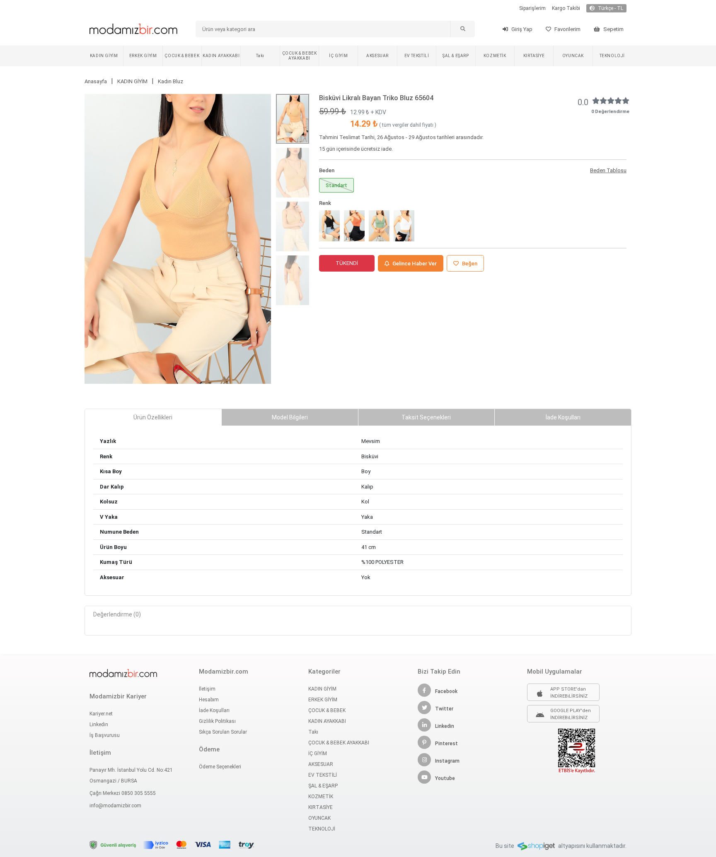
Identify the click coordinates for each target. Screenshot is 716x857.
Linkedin (99, 724)
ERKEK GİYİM (143, 55)
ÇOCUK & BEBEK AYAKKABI (299, 55)
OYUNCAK (573, 55)
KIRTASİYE (533, 55)
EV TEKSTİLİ (416, 55)
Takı (260, 55)
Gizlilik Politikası (217, 721)
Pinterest (446, 743)
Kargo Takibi (566, 8)
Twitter (444, 709)
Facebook (446, 691)
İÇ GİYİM (338, 55)
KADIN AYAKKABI (221, 55)
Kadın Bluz (170, 81)
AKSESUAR (377, 55)
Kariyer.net (101, 714)
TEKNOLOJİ (612, 55)
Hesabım (209, 700)
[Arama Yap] (462, 29)
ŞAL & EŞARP (456, 55)
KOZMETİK (495, 55)
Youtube (445, 778)
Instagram (447, 761)
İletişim (207, 689)
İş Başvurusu (105, 735)
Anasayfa (96, 81)
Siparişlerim (532, 8)
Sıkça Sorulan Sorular (223, 732)
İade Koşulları (214, 710)
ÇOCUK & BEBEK (181, 55)
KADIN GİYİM (104, 55)
